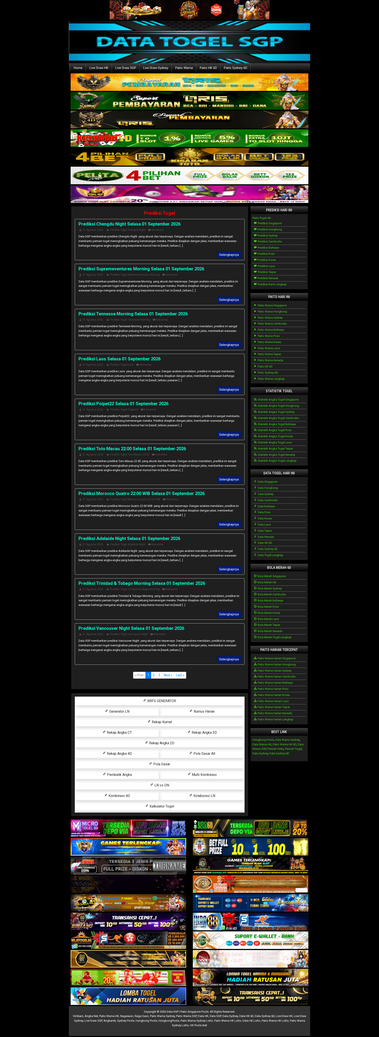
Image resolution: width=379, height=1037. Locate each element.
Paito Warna (184, 68)
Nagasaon (126, 1016)
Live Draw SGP (125, 68)
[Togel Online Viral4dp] (189, 194)
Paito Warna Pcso (268, 336)
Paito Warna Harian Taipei (273, 707)
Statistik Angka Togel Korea (275, 436)
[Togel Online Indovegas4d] (250, 996)
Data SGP (215, 1016)
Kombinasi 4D (119, 796)
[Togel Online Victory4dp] (128, 847)
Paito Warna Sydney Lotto (197, 1020)
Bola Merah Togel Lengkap (274, 637)
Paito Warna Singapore (272, 305)
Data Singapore (267, 481)
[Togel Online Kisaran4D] (189, 138)
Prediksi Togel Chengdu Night (128, 229)
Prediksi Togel (159, 213)
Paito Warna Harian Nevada (274, 713)
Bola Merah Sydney (269, 588)
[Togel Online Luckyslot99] (250, 847)
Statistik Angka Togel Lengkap (277, 460)
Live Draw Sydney (155, 68)
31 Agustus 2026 (92, 229)
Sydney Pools (125, 1020)
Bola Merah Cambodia (271, 594)
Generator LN (118, 711)
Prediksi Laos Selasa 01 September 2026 (120, 358)
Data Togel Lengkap (270, 555)
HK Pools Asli (198, 1025)
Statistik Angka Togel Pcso (274, 430)
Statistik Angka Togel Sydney (276, 412)
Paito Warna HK (109, 1016)
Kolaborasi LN (204, 796)
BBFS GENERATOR (161, 701)
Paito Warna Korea (269, 342)
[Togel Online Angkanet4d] (250, 940)
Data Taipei (264, 530)
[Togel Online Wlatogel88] (128, 940)
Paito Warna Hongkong (272, 311)
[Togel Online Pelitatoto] (189, 175)
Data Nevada (265, 536)
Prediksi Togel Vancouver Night (129, 634)
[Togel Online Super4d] (189, 119)
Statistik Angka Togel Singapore (278, 399)
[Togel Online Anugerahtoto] (250, 903)
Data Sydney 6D (267, 549)
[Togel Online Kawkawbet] (128, 865)
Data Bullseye (266, 506)
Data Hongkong (267, 488)
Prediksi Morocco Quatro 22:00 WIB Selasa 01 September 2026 (142, 493)
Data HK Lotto (251, 1020)
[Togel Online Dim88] (189, 101)
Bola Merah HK (266, 582)
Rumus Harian (204, 711)
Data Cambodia (267, 500)
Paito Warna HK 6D (284, 744)
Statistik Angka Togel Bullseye (276, 424)
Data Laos (264, 524)
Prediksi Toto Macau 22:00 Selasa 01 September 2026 (132, 448)
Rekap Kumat (161, 722)
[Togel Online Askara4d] (128, 903)
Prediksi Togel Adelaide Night (127, 544)
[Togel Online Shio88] (250, 977)
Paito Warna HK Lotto (227, 1020)
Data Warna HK (262, 744)
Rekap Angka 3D (204, 732)
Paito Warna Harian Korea (273, 695)
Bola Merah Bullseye (270, 600)
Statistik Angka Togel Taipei (275, 448)
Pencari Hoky (275, 748)
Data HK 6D (264, 542)
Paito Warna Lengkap (271, 378)
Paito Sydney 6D (235, 68)
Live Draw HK (98, 68)
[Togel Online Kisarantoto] (189, 157)
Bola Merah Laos (268, 619)
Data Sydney (265, 494)
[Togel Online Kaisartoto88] (128, 977)
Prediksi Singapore (269, 223)
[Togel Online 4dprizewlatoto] (128, 959)
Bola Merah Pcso (268, 606)
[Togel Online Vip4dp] (250, 865)
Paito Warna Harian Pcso (273, 688)
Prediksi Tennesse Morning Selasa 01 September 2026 (133, 313)
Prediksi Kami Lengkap (272, 284)
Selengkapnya (229, 255)
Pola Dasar (161, 764)
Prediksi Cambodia (269, 241)
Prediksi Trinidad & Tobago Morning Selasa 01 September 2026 (142, 583)
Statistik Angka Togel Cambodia (278, 418)
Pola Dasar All (204, 754)
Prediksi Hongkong (269, 229)
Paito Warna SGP (186, 1016)
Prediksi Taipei (266, 272)
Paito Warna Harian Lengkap (275, 719)
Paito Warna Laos (268, 348)
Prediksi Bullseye (268, 247)
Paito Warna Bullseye (270, 329)
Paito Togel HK (261, 218)
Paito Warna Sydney (270, 317)
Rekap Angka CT (119, 732)
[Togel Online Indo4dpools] (128, 996)
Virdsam (78, 1016)
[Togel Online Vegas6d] (128, 884)
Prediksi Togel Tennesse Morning (130, 319)
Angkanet (110, 1020)
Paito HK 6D (208, 68)
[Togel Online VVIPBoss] (189, 82)
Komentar (158, 229)
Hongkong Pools (263, 739)
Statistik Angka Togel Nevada (276, 454)
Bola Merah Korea (268, 612)
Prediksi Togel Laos (122, 364)
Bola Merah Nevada (269, 631)
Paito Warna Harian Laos (273, 701)
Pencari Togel (293, 748)
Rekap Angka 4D (119, 754)
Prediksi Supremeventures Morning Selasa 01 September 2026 (141, 268)
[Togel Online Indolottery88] (250, 921)
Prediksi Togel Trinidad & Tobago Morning (135, 589)
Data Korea (264, 518)
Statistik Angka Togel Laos (274, 442)
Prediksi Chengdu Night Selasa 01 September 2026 (130, 224)
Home (78, 68)
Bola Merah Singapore (271, 576)
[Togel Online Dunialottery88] (250, 884)
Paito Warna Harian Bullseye (275, 682)
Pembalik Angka (119, 775)
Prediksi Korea (266, 260)
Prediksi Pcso (266, 253)
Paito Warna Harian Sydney (274, 670)
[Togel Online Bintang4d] (128, 921)
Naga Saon (142, 1016)
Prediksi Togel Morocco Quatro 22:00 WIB (135, 499)
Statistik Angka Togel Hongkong (278, 405)
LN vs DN (161, 785)
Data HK (203, 1016)
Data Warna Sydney (287, 739)
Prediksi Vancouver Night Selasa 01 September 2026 (131, 628)
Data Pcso (264, 512)
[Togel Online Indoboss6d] (250, 828)
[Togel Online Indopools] (250, 959)
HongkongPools (168, 1020)
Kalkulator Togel (161, 806)
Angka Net (91, 1016)
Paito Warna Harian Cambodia (276, 676)
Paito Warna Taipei (269, 354)
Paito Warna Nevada (270, 360)
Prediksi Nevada (267, 278)
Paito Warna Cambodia (272, 323)
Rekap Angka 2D (161, 743)
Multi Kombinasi (204, 775)
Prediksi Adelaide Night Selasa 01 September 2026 (129, 538)
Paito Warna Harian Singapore (276, 658)
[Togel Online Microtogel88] (128, 828)
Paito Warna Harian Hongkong (276, 664)
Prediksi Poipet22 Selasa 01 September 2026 (123, 403)
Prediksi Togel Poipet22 (124, 409)
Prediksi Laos (266, 266)
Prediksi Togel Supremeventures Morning (135, 274)
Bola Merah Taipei (268, 625)
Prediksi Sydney (267, 235)
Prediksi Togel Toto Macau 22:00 (129, 454)
